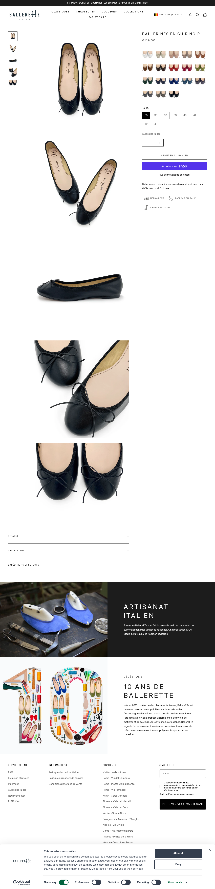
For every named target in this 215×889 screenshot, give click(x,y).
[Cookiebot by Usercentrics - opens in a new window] (21, 882)
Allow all (178, 853)
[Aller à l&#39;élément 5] (12, 83)
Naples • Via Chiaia (113, 825)
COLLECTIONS (134, 11)
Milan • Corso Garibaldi (115, 796)
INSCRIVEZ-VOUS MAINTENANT (183, 804)
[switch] (96, 882)
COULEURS (109, 11)
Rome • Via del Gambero (116, 778)
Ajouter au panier (174, 155)
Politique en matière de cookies (66, 778)
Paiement (13, 784)
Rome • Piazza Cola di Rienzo (119, 784)
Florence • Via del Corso (116, 807)
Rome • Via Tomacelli (114, 790)
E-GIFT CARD (98, 17)
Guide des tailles (17, 790)
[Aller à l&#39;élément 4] (12, 72)
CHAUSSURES (85, 11)
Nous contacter (16, 796)
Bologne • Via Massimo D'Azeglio (121, 819)
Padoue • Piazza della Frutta (118, 836)
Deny (178, 864)
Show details (175, 882)
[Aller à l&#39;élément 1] (12, 36)
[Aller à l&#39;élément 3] (12, 60)
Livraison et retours (18, 778)
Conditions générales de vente (65, 784)
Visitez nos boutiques (114, 772)
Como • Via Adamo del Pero (118, 831)
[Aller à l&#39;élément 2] (12, 48)
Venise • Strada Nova (114, 813)
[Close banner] (210, 849)
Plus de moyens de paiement (174, 175)
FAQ (10, 772)
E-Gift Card (14, 801)
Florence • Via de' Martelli (117, 801)
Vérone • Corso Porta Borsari (118, 842)
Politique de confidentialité (64, 772)
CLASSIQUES (60, 11)
